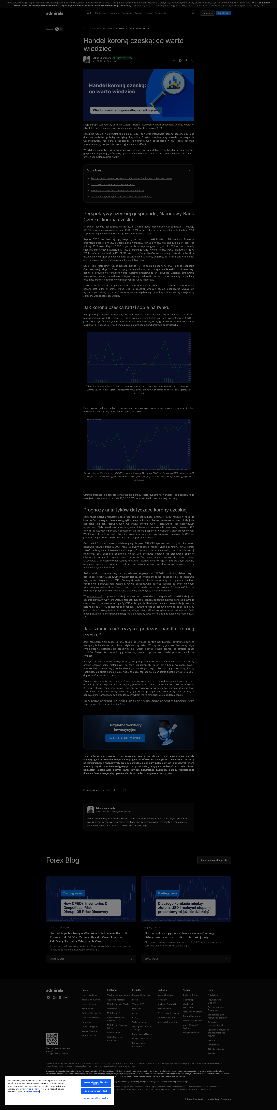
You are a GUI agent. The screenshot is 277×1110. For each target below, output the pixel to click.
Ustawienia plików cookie (96, 1098)
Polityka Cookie (31, 1092)
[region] (59, 1090)
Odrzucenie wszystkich (96, 1091)
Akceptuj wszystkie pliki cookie (96, 1083)
